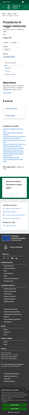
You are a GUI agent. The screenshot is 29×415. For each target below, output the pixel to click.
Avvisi (15, 14)
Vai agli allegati (7, 93)
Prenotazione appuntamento (11, 373)
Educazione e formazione (10, 309)
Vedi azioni (14, 42)
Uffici (5, 271)
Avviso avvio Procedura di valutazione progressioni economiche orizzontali (13, 149)
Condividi (5, 42)
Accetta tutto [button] (14, 405)
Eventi (5, 344)
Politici (5, 276)
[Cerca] (26, 7)
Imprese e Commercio (9, 296)
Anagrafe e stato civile (10, 289)
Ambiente (6, 317)
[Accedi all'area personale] (22, 2)
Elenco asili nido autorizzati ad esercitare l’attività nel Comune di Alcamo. (14, 137)
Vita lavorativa (8, 294)
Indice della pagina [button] (10, 63)
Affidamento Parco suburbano (11, 157)
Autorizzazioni (8, 322)
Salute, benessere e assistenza (12, 319)
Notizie (6, 329)
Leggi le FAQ (7, 379)
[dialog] (14, 401)
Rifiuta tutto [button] (14, 408)
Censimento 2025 (8, 155)
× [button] (27, 389)
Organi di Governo (9, 266)
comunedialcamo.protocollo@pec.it (14, 364)
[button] (14, 412)
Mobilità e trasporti (9, 301)
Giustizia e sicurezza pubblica (12, 311)
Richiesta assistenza (9, 381)
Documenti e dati (8, 281)
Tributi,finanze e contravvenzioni (13, 314)
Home (3, 14)
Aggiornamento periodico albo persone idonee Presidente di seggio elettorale (13, 153)
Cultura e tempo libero (10, 291)
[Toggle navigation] (3, 7)
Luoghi (5, 342)
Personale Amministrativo (11, 278)
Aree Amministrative (9, 268)
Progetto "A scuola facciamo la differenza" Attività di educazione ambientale (14, 145)
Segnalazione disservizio (10, 376)
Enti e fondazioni (8, 273)
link (6, 401)
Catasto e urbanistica (9, 299)
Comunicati (7, 332)
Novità (9, 14)
